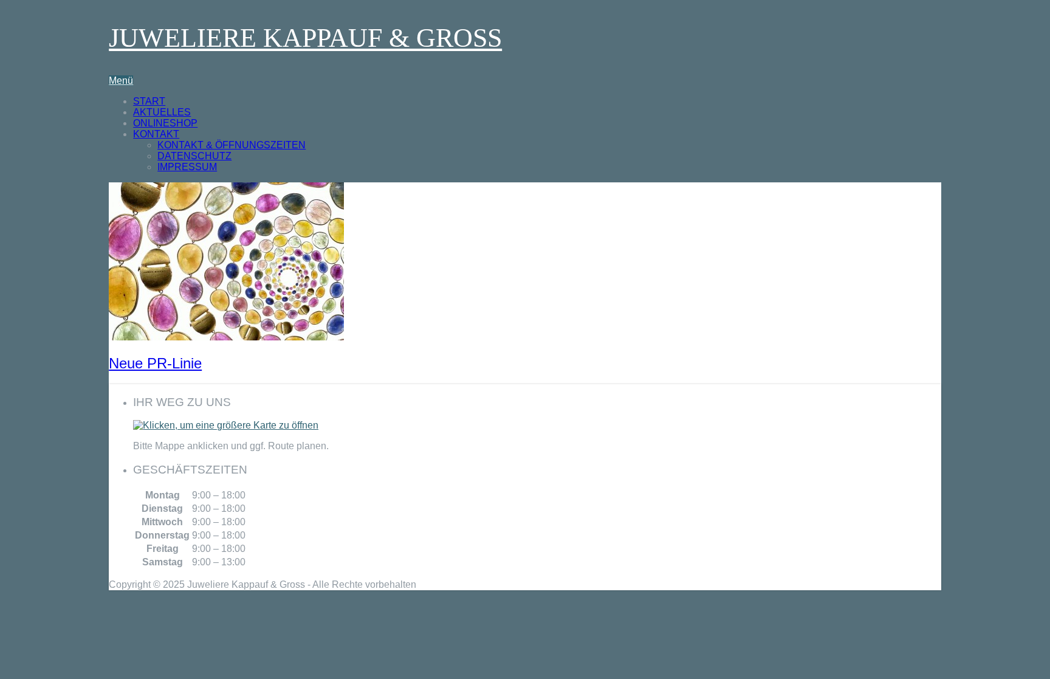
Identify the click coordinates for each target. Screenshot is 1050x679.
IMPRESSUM (187, 167)
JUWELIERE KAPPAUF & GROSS (305, 38)
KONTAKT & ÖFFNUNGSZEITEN (231, 145)
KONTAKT (156, 134)
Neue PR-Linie (155, 363)
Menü (121, 80)
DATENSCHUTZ (194, 156)
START (149, 101)
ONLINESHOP (165, 123)
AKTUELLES (162, 112)
